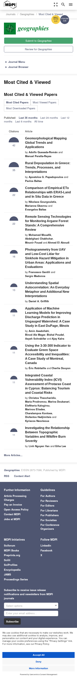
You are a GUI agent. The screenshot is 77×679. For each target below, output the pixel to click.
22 (13, 195)
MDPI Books (11, 550)
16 (13, 256)
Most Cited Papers (17, 102)
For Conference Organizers (49, 527)
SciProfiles (10, 565)
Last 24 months (49, 117)
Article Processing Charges (15, 498)
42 (13, 145)
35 (13, 170)
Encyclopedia (12, 570)
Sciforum (9, 545)
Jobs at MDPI (12, 519)
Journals (11, 14)
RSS (6, 476)
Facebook (46, 550)
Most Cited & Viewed (51, 14)
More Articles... (13, 455)
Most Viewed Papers (44, 102)
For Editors (47, 505)
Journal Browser (16, 67)
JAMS (7, 574)
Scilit (7, 560)
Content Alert (22, 476)
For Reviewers (49, 501)
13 (13, 290)
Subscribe (12, 621)
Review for (38, 49)
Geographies (27, 14)
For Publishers (49, 515)
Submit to (38, 41)
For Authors (47, 496)
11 (13, 315)
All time (38, 121)
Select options (14, 606)
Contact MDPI (12, 514)
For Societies (48, 520)
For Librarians (49, 510)
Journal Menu (15, 62)
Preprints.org (12, 555)
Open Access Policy (16, 509)
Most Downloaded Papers (20, 108)
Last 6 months (23, 121)
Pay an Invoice (13, 504)
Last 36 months (28, 117)
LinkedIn (45, 545)
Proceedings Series (16, 579)
